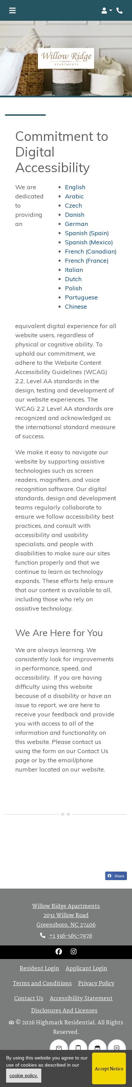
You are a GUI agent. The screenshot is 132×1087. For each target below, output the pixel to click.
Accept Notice (109, 1068)
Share (118, 875)
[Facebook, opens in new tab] (58, 952)
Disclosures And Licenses (64, 1011)
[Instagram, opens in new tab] (73, 952)
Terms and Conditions (42, 983)
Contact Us (28, 998)
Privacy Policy (96, 983)
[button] (107, 10)
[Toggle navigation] (12, 10)
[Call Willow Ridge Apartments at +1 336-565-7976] (120, 10)
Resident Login (39, 968)
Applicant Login (86, 968)
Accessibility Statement (81, 998)
